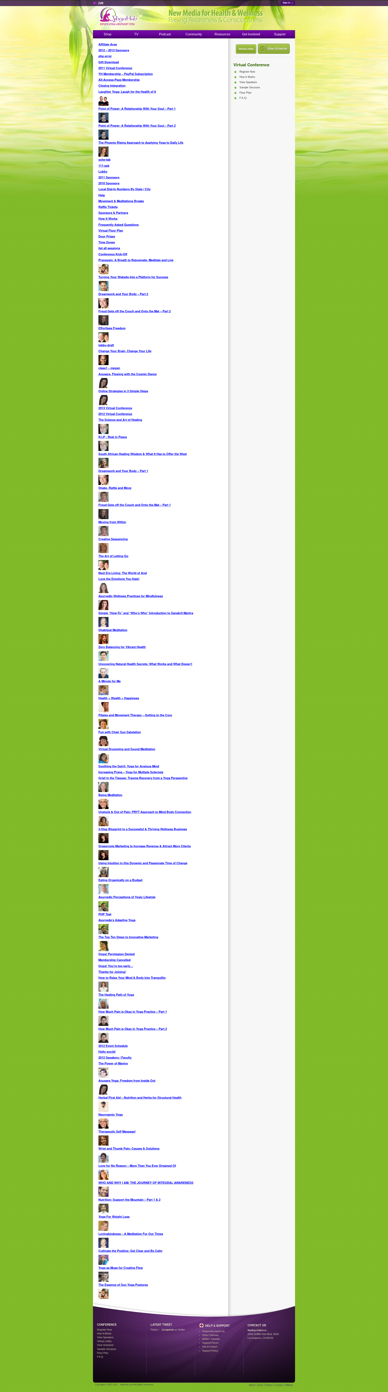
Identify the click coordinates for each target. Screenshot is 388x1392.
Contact (279, 1385)
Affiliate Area (107, 44)
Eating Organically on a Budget (120, 880)
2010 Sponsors (108, 183)
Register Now (247, 71)
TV (136, 34)
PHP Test (104, 914)
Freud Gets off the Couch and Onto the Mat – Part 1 (134, 505)
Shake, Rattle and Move (114, 488)
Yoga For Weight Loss (114, 1216)
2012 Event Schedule (113, 1045)
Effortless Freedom (111, 328)
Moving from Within (112, 522)
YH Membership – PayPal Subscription (125, 74)
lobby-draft (106, 345)
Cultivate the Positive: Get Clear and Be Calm (130, 1250)
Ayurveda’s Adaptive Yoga (116, 920)
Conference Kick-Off (112, 254)
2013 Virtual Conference (115, 408)
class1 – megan (109, 368)
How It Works (107, 218)
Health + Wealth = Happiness (118, 698)
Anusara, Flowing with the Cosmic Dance (127, 374)
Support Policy (210, 1350)
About (252, 1385)
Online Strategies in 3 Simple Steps (123, 391)
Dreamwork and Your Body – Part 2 (123, 294)
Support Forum (210, 1342)
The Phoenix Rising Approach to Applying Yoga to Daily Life (140, 142)
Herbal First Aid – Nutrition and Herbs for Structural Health (139, 1097)
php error (105, 56)
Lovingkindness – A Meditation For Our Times (130, 1233)
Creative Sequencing (113, 539)
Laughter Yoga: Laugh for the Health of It (127, 91)
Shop (107, 34)
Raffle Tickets (108, 207)
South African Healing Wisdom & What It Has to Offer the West (142, 454)
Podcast (165, 34)
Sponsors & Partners (113, 212)
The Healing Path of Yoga (116, 994)
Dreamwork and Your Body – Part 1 (123, 471)
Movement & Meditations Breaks (121, 201)
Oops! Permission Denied (116, 954)
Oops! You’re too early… (115, 966)
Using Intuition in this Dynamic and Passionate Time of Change (142, 863)
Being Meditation (110, 795)
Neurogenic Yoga (110, 1114)
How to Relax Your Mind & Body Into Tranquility (132, 977)
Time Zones (106, 242)
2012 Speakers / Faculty (115, 1057)
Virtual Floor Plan (110, 230)
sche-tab (104, 159)
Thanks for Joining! (112, 972)
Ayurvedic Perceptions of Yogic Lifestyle (126, 897)
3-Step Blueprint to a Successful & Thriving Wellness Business (142, 829)
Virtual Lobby (246, 49)
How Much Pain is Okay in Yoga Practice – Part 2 (132, 1029)
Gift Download (108, 62)
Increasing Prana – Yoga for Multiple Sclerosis (130, 772)
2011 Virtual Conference (115, 68)
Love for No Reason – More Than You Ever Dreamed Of (137, 1165)
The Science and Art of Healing (120, 419)
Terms (260, 1385)
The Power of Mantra (113, 1063)
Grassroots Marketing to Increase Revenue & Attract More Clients (144, 846)
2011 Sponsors (108, 177)
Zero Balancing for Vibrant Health (122, 647)
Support (279, 34)
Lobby (102, 171)
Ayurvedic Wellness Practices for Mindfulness (130, 596)
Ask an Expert (209, 1346)
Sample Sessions (249, 87)
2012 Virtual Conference (115, 414)
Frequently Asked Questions (118, 224)
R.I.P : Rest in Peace (112, 437)
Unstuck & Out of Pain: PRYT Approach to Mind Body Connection (144, 812)
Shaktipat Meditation (112, 630)
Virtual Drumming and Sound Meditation (126, 749)
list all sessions (109, 248)
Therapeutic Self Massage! (117, 1131)
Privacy (269, 1385)
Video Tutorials (210, 1335)
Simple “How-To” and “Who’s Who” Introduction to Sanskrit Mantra (145, 613)
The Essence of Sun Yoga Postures (123, 1284)
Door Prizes (106, 236)
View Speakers (248, 82)
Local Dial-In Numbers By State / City (124, 189)
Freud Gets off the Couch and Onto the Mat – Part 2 (134, 311)
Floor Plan (245, 92)
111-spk (103, 165)
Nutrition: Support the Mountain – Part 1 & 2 (129, 1199)
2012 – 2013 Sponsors (113, 50)
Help (101, 195)
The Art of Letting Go (113, 556)
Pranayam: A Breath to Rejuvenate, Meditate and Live (135, 260)
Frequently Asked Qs (213, 1331)
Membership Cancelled (114, 960)
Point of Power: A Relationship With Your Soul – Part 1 (137, 108)
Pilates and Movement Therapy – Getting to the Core (135, 715)
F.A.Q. (243, 97)
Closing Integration (111, 85)
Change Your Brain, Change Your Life (124, 351)
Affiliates (289, 1385)
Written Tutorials (211, 1339)
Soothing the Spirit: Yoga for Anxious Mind (128, 766)
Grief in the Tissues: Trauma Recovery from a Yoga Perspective (143, 778)
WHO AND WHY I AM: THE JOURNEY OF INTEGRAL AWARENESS (145, 1182)
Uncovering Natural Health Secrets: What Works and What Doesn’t (145, 664)
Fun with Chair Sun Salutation (119, 732)
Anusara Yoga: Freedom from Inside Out (126, 1080)
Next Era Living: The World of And (122, 573)
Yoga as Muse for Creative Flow (120, 1267)
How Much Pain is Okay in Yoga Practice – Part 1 (132, 1011)
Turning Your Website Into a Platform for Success (133, 277)
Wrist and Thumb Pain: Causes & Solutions (128, 1148)
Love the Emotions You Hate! (118, 579)
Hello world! (107, 1051)
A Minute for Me (109, 681)
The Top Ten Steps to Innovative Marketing (128, 937)
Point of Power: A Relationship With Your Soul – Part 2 (137, 125)
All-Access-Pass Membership (119, 79)
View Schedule (105, 1345)
